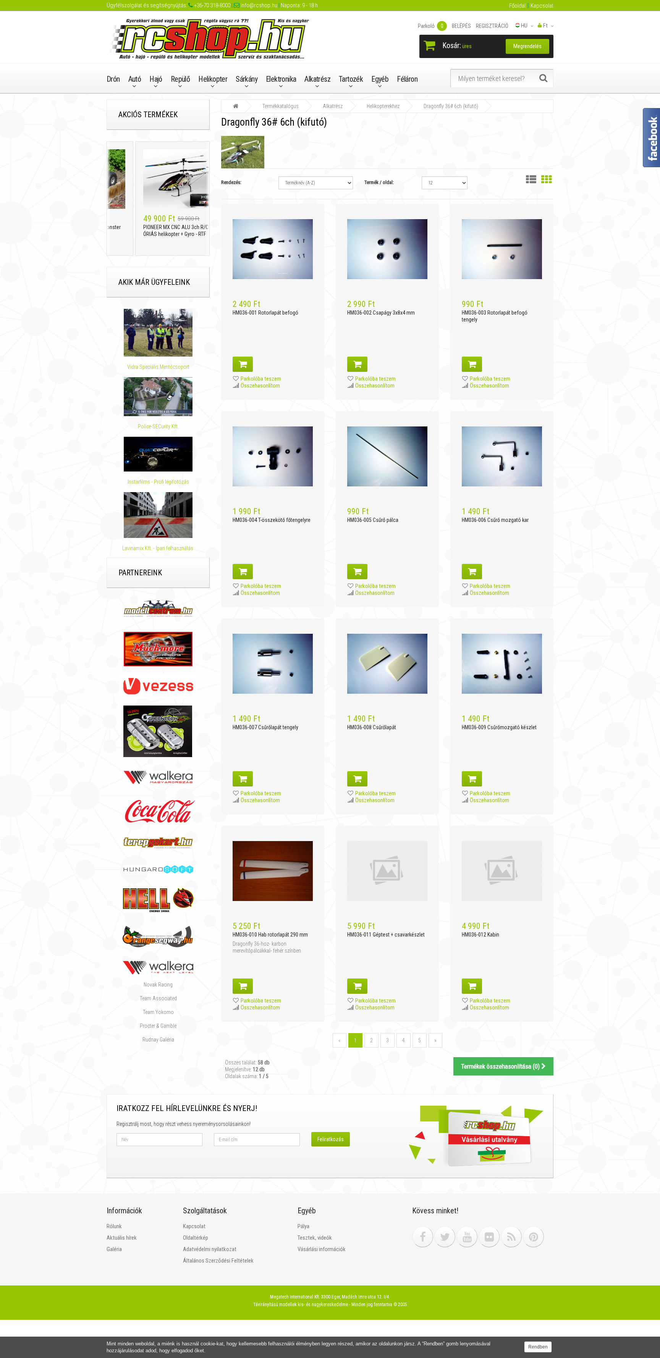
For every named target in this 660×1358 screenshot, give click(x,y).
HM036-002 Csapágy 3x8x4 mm (381, 313)
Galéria (114, 1249)
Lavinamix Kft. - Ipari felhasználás (158, 548)
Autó (134, 79)
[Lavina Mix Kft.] (158, 515)
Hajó (155, 79)
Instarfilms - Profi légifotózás (158, 482)
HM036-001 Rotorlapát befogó (265, 313)
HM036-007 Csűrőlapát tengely (265, 727)
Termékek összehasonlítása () (501, 1066)
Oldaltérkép (195, 1237)
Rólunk (114, 1226)
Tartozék (351, 79)
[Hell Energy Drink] (158, 899)
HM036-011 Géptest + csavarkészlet (386, 935)
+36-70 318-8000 (211, 5)
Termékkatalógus (280, 106)
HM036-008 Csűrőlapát (371, 727)
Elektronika (281, 79)
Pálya (303, 1226)
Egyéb (379, 79)
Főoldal (517, 5)
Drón (113, 79)
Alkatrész (317, 79)
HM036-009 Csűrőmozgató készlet (499, 727)
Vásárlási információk (322, 1249)
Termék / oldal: (379, 182)
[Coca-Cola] (158, 811)
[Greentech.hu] (158, 731)
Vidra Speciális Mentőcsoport (158, 367)
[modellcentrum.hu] (158, 608)
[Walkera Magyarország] (158, 777)
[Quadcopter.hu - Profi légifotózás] (158, 454)
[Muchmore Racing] (158, 649)
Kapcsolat (542, 5)
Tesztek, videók (315, 1237)
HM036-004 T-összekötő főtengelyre (272, 520)
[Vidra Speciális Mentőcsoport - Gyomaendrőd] (158, 333)
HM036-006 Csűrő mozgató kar (495, 520)
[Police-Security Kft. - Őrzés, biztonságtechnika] (158, 420)
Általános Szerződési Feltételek (218, 1260)
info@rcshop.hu (258, 5)
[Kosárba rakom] (243, 364)
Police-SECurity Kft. (158, 426)
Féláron (407, 79)
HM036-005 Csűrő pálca (372, 520)
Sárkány (246, 79)
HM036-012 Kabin (480, 935)
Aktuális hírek (122, 1237)
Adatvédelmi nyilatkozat (209, 1249)
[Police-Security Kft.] (158, 396)
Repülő (180, 79)
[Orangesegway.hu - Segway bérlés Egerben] (158, 936)
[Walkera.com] (158, 967)
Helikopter (212, 79)
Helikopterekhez (383, 106)
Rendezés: (231, 182)
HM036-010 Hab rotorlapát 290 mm (270, 935)
